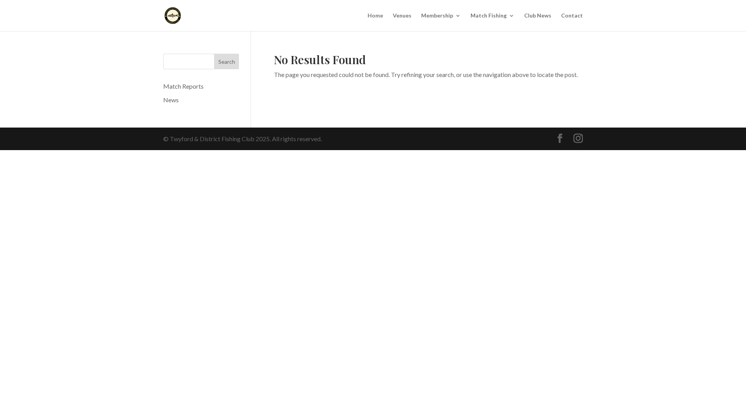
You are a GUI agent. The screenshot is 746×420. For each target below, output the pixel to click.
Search (226, 61)
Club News (537, 16)
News (171, 99)
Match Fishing (489, 16)
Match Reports (183, 86)
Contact (572, 16)
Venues (402, 16)
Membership (437, 16)
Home (375, 16)
